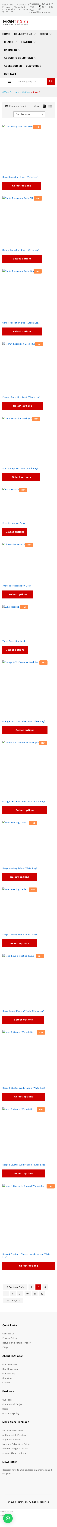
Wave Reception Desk (13, 641)
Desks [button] (44, 34)
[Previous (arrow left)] (1, 1515)
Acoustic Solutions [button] (18, 58)
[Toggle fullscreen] (4, 1511)
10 (27, 1293)
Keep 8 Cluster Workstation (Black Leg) (23, 1164)
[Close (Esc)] (11, 1511)
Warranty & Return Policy (13, 8)
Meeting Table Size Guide (16, 1444)
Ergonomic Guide (11, 1439)
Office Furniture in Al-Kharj (16, 92)
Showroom (7, 5)
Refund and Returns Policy (16, 1342)
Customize (33, 66)
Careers (6, 1382)
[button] (8, 1518)
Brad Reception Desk (13, 523)
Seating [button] (26, 42)
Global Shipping (10, 1413)
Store (5, 1409)
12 (42, 1293)
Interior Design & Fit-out (15, 1448)
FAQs (5, 1347)
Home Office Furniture (14, 1453)
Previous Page (16, 1287)
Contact (10, 74)
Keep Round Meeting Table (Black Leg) (23, 1011)
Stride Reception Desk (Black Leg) (20, 322)
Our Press (7, 1399)
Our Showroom (10, 1369)
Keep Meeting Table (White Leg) (19, 868)
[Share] (8, 1511)
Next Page (12, 1300)
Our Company (9, 1364)
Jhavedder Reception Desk (16, 585)
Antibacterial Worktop (14, 1435)
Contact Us (8, 1333)
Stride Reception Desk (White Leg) (20, 250)
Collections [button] (23, 34)
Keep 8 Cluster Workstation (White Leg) (23, 1088)
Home (6, 34)
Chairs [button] (8, 42)
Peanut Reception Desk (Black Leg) (21, 397)
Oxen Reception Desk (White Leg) (20, 177)
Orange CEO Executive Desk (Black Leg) (23, 801)
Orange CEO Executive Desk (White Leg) (23, 721)
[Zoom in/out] (1, 1511)
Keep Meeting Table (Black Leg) (19, 934)
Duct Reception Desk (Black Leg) (20, 468)
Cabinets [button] (10, 50)
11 (35, 1293)
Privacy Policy (9, 1338)
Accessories (13, 66)
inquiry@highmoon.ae (40, 12)
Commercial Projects (13, 1404)
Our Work (7, 1378)
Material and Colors (12, 1430)
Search (51, 81)
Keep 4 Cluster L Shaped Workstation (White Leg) (26, 1255)
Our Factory (8, 1373)
